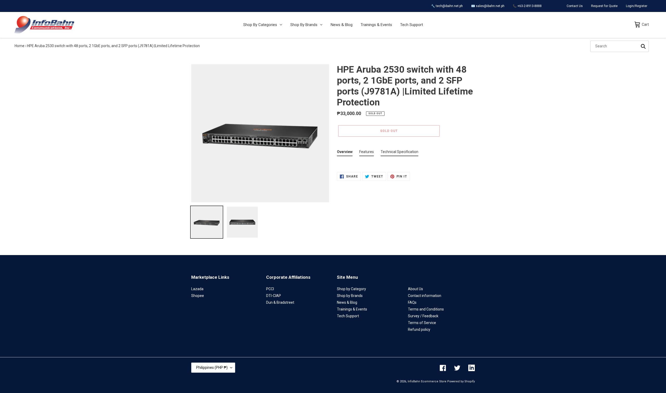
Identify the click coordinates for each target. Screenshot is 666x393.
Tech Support (348, 316)
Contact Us (575, 6)
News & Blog (347, 302)
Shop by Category (351, 289)
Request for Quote (604, 6)
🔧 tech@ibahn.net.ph (447, 6)
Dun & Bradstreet (280, 302)
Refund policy (419, 329)
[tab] (345, 153)
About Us (415, 289)
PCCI (270, 289)
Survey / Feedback (423, 316)
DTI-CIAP (273, 296)
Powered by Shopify (461, 381)
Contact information (424, 296)
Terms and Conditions (426, 309)
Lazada (197, 289)
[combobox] (619, 46)
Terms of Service (422, 323)
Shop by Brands (350, 296)
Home (19, 46)
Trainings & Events (352, 309)
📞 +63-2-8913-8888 (527, 6)
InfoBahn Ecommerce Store (427, 381)
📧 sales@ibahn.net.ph (487, 6)
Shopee (197, 296)
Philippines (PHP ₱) (212, 367)
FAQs (412, 302)
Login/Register (636, 6)
